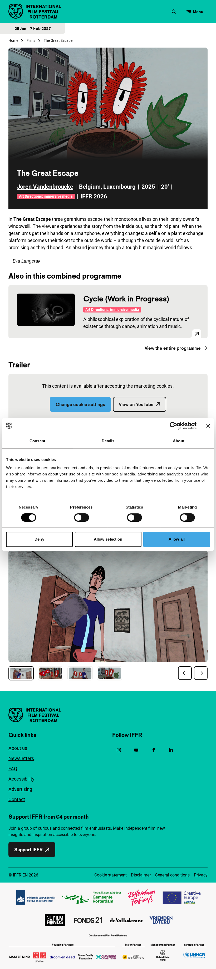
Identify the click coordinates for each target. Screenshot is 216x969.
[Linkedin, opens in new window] (171, 750)
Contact (16, 799)
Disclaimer (141, 875)
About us (17, 748)
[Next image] (201, 673)
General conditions (172, 875)
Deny (39, 539)
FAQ (12, 768)
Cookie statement (110, 875)
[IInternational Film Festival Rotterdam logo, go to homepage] (34, 11)
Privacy (201, 875)
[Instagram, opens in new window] (118, 750)
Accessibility (21, 779)
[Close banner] (208, 426)
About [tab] (178, 441)
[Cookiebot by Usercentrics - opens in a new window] (173, 426)
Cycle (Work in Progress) (126, 298)
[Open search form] (174, 11)
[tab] (21, 673)
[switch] (81, 517)
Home (13, 40)
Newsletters (21, 758)
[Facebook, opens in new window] (153, 750)
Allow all (177, 539)
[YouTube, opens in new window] (136, 750)
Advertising (20, 789)
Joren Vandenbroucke (45, 186)
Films (31, 40)
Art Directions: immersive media (46, 196)
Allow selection (108, 539)
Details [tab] (108, 441)
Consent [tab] (37, 441)
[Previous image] (185, 673)
